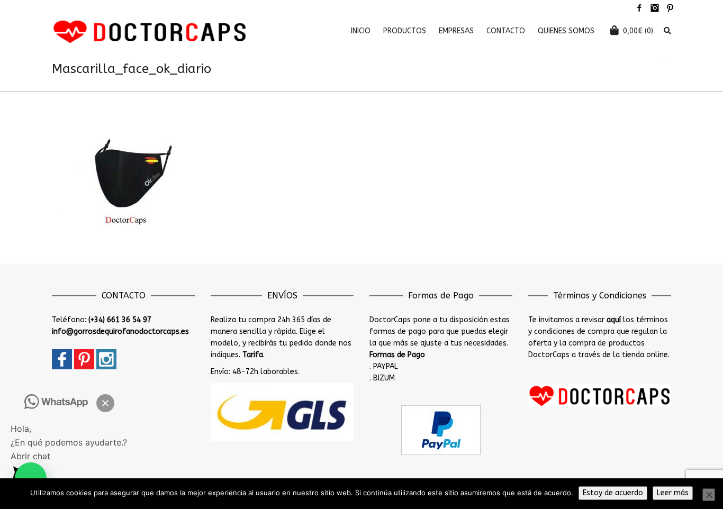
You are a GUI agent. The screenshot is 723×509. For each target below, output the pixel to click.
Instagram (654, 8)
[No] (708, 494)
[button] (105, 403)
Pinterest (670, 8)
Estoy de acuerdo (613, 492)
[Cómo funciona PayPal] (441, 429)
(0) (638, 30)
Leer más (673, 492)
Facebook (639, 8)
